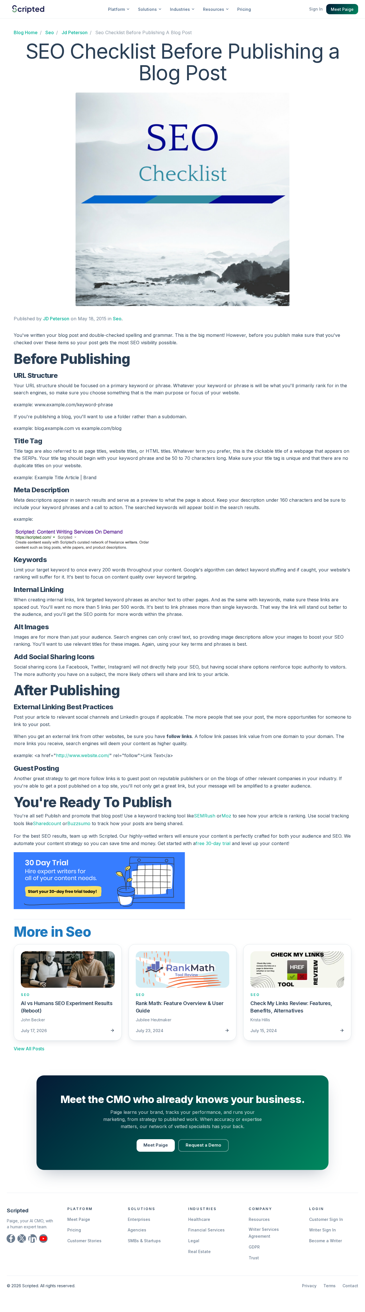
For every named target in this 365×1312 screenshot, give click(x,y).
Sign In (316, 9)
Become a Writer (325, 1240)
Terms (329, 1285)
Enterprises (139, 1219)
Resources (259, 1219)
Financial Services (206, 1229)
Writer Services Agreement (264, 1233)
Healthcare (199, 1219)
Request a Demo (203, 1145)
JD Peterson (56, 318)
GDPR (254, 1247)
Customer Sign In (326, 1219)
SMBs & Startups (144, 1240)
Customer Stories (84, 1240)
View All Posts (29, 1048)
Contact (350, 1285)
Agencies (137, 1229)
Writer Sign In (322, 1229)
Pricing (244, 9)
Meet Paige (342, 9)
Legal (193, 1240)
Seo (117, 318)
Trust (254, 1257)
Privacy (309, 1285)
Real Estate (199, 1251)
